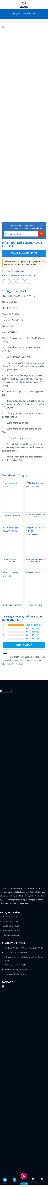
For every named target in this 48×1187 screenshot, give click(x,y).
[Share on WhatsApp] (4, 281)
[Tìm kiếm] (45, 4)
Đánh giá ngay (24, 645)
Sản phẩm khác (29, 13)
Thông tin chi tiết (14, 291)
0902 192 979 (31, 264)
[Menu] (3, 4)
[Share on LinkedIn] (27, 281)
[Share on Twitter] (13, 281)
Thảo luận (6, 664)
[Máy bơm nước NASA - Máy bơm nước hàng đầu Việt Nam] (24, 4)
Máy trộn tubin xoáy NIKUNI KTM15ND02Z (35, 560)
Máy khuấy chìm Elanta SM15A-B (12, 560)
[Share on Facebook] (9, 281)
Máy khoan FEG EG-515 (12, 515)
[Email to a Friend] (18, 281)
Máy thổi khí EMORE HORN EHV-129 (20, 275)
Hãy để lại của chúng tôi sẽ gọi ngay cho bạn (26, 226)
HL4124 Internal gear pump (12, 605)
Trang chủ (16, 13)
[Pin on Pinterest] (23, 281)
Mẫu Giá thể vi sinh (35, 605)
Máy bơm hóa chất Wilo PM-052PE (35, 515)
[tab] (24, 291)
